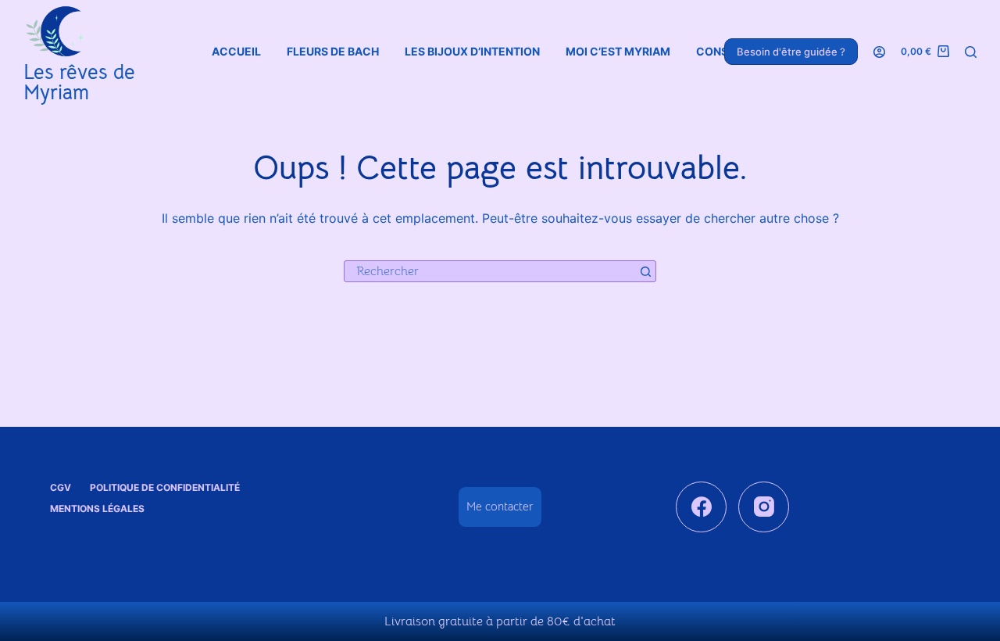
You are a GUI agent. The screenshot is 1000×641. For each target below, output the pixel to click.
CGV (60, 487)
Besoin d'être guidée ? (791, 51)
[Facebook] (701, 507)
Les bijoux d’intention (472, 51)
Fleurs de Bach (333, 51)
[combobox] (490, 271)
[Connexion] (879, 52)
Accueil (236, 51)
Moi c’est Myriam (618, 51)
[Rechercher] (971, 52)
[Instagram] (763, 507)
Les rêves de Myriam (79, 82)
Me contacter (500, 506)
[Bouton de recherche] (645, 271)
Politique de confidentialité (165, 487)
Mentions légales (97, 508)
